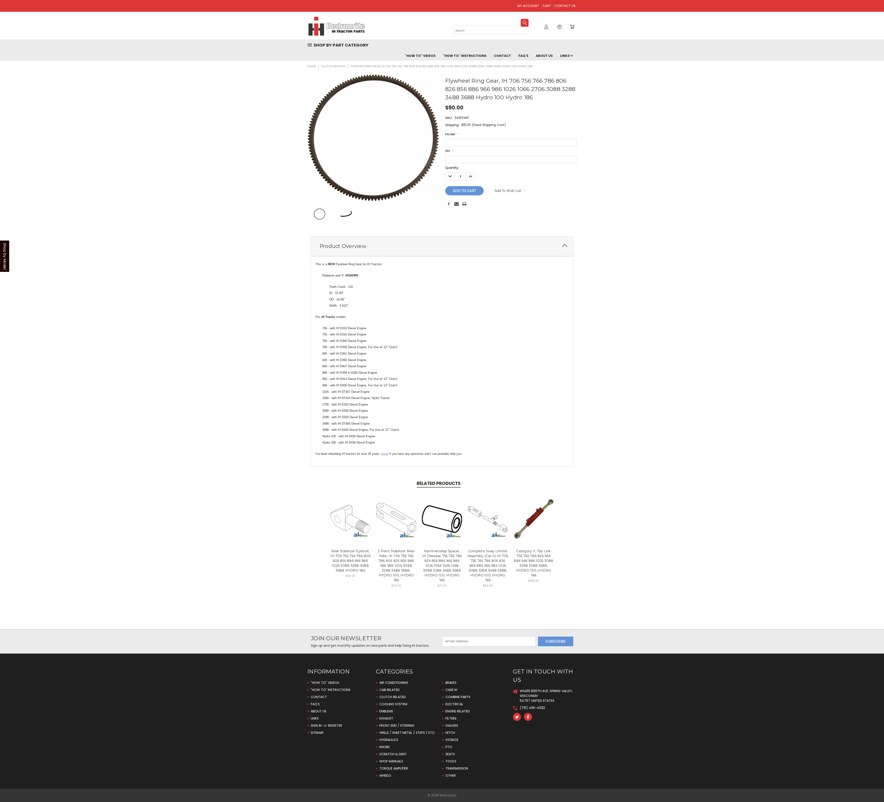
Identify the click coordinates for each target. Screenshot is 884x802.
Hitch (450, 732)
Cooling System (393, 704)
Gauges (451, 725)
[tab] (442, 246)
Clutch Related (392, 697)
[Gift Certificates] (559, 26)
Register (335, 725)
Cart (547, 5)
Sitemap (317, 732)
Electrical (454, 704)
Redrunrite (448, 795)
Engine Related (457, 711)
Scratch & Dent (393, 754)
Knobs (384, 747)
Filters (451, 718)
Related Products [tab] (439, 483)
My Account (528, 5)
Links (565, 55)
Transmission (456, 768)
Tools (450, 761)
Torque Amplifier (393, 768)
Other (450, 775)
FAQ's (523, 55)
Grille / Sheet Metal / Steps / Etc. (407, 732)
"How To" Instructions (464, 55)
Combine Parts (457, 697)
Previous (872, 787)
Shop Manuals (391, 761)
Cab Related (389, 689)
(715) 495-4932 (532, 707)
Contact (502, 55)
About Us (544, 55)
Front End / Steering (396, 725)
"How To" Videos (420, 55)
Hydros (451, 739)
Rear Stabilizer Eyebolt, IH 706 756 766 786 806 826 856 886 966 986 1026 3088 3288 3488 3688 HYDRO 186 (350, 561)
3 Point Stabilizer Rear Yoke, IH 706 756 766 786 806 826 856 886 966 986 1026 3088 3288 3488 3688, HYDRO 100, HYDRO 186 (396, 565)
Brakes (451, 682)
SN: (449, 151)
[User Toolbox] (546, 26)
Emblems (386, 711)
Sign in (317, 725)
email (384, 453)
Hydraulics (388, 739)
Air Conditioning (393, 682)
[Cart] (572, 26)
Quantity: (452, 167)
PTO (448, 747)
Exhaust (386, 718)
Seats (450, 754)
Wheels (385, 775)
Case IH (451, 689)
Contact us (565, 5)
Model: (452, 134)
